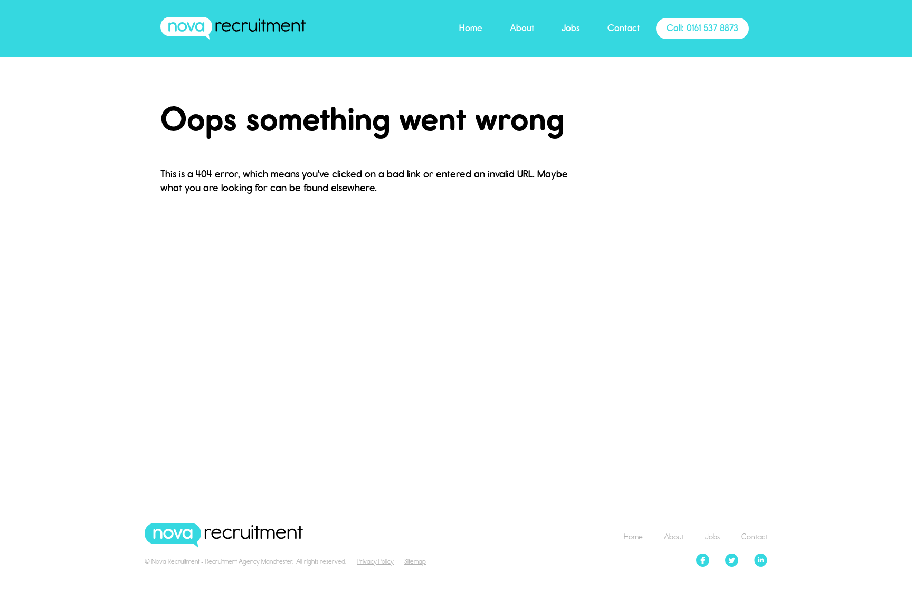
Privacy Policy (375, 561)
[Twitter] (731, 561)
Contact (623, 28)
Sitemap (415, 561)
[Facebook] (702, 561)
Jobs (571, 28)
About (522, 28)
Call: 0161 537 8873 (702, 28)
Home (470, 28)
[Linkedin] (760, 561)
